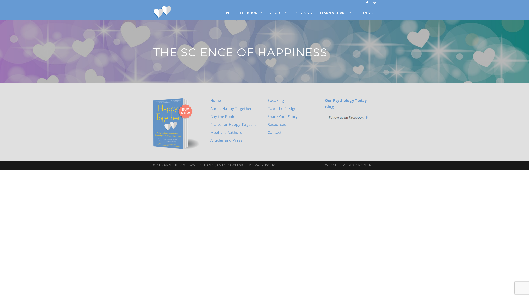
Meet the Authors (226, 132)
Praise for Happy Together (234, 124)
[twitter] (374, 3)
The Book (248, 13)
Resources (277, 124)
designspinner (362, 165)
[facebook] (367, 3)
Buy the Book (222, 116)
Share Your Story (283, 116)
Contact (367, 13)
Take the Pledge (282, 108)
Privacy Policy (263, 165)
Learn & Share (333, 13)
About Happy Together (231, 108)
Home (215, 100)
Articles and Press (226, 140)
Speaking (303, 13)
